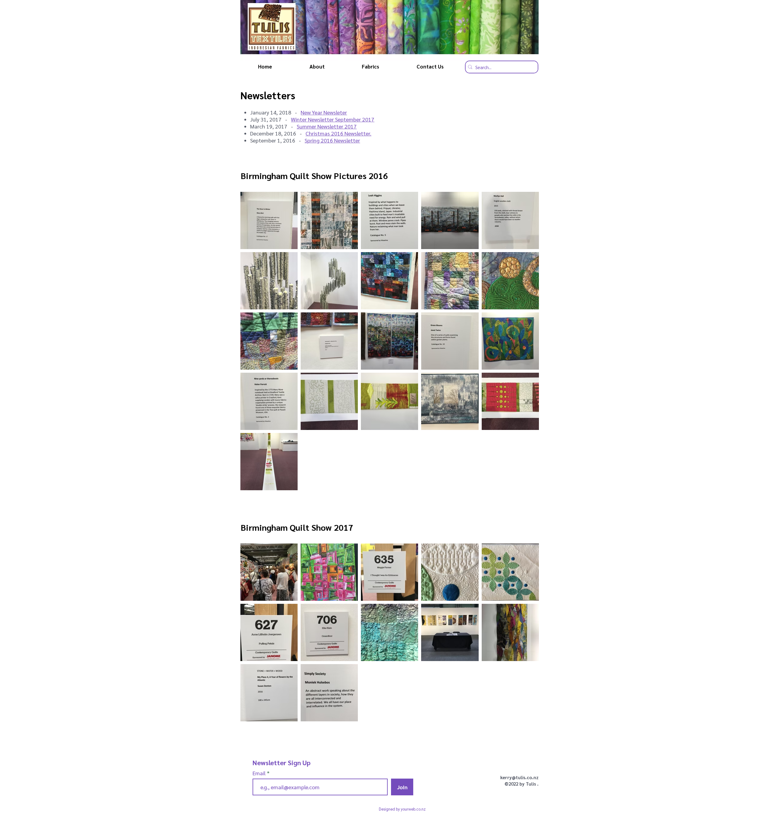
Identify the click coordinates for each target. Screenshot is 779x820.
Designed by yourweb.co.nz (402, 808)
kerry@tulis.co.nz (519, 777)
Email (260, 773)
